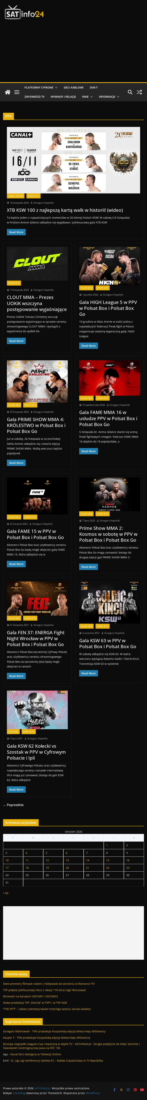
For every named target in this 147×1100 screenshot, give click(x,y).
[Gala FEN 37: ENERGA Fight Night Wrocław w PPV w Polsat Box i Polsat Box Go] (37, 598)
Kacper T (8, 1037)
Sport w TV (33, 196)
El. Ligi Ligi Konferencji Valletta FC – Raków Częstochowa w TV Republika (57, 1060)
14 (87, 860)
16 (127, 860)
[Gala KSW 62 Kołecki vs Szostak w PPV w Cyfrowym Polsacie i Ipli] (37, 710)
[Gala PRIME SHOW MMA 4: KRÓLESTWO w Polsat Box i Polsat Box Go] (37, 381)
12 (47, 860)
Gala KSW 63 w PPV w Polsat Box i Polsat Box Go (107, 643)
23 (127, 867)
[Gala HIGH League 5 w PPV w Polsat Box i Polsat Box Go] (109, 266)
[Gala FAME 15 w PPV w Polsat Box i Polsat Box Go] (37, 496)
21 (87, 867)
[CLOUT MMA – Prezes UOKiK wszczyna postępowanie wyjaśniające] (37, 264)
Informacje (107, 96)
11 (27, 860)
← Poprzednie (13, 805)
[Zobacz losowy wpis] (139, 92)
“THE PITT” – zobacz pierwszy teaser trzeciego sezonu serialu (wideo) (47, 1009)
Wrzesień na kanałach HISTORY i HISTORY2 (30, 996)
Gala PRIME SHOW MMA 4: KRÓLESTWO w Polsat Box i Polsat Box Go (36, 425)
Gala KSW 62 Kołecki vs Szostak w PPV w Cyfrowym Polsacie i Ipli (36, 752)
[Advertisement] (73, 53)
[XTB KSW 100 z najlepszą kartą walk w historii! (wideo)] (73, 160)
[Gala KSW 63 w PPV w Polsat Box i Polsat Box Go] (109, 602)
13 (67, 860)
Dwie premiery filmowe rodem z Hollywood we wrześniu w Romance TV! (49, 984)
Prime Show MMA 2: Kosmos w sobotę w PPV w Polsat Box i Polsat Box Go (108, 534)
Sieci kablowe (74, 87)
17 (7, 867)
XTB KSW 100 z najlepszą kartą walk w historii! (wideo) (65, 210)
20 (67, 867)
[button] (55, 87)
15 (107, 860)
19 (47, 867)
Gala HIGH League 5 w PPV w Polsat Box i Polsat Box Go (108, 308)
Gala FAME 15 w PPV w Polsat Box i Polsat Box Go (35, 534)
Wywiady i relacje (63, 96)
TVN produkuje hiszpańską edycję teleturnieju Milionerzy (68, 1031)
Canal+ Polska (15, 196)
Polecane (13, 731)
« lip (5, 893)
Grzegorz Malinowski (16, 1031)
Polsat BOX (86, 288)
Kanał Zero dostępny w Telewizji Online (35, 1054)
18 (27, 867)
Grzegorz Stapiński (43, 202)
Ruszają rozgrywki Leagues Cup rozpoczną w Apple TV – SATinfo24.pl (47, 1044)
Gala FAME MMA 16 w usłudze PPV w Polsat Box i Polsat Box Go (108, 418)
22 (107, 867)
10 (7, 860)
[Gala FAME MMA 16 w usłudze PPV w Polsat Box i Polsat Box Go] (109, 378)
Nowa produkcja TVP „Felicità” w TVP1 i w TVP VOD (35, 1002)
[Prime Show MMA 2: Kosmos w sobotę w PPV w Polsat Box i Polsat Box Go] (109, 494)
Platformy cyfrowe (38, 87)
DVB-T (94, 87)
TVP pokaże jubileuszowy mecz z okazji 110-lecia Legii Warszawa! (44, 990)
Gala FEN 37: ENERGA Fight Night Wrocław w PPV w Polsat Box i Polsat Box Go (36, 638)
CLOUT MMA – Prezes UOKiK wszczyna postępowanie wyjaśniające (37, 303)
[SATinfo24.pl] (7, 92)
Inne (85, 96)
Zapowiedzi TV (34, 96)
